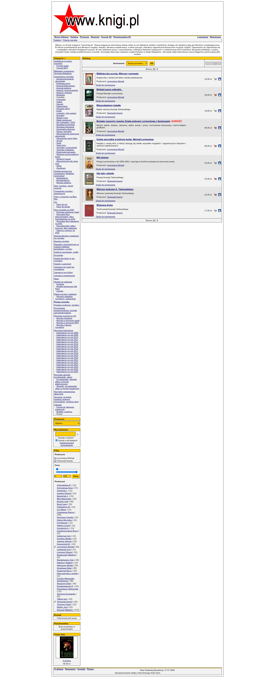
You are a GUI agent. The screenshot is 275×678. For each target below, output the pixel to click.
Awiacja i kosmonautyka (67, 90)
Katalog (74, 37)
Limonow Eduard (64, 552)
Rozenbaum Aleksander (67, 589)
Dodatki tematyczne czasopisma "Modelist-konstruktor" (64, 173)
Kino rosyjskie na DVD (64, 210)
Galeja (59, 102)
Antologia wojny (63, 83)
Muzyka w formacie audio (67, 320)
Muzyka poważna (64, 318)
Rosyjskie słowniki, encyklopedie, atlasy (63, 376)
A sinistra (67, 661)
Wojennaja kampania (65, 152)
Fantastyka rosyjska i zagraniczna (63, 192)
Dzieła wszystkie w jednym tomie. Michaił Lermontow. (125, 139)
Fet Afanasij (62, 523)
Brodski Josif (62, 501)
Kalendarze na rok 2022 (67, 362)
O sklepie (58, 669)
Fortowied (60, 99)
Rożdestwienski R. (65, 586)
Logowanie (202, 37)
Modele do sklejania (63, 282)
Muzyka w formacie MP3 (67, 323)
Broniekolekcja (63, 180)
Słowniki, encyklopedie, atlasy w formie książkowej (67, 387)
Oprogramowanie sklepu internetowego (132, 673)
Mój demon (103, 157)
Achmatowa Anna (65, 488)
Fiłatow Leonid (63, 525)
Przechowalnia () (122, 37)
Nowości (95, 37)
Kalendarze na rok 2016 (67, 349)
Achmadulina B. (64, 485)
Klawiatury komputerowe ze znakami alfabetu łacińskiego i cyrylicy (66, 246)
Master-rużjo (62, 118)
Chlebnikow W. (63, 507)
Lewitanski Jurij (64, 549)
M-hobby (60, 115)
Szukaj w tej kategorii (67, 440)
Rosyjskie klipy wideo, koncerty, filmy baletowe (66, 227)
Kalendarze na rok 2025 (67, 369)
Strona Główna (61, 37)
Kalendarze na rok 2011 (67, 339)
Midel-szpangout (63, 120)
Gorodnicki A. (63, 528)
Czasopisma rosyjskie (64, 76)
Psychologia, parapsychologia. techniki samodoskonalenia (65, 310)
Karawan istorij (63, 108)
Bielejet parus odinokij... (109, 89)
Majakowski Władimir (66, 555)
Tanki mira (61, 145)
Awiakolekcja (62, 178)
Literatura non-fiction (63, 272)
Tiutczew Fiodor (64, 604)
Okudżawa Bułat (64, 568)
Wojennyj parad (63, 159)
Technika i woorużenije (66, 147)
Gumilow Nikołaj (64, 538)
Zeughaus (61, 168)
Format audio (62, 66)
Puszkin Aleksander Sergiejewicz (65, 579)
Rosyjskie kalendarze (63, 330)
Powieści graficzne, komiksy (66, 305)
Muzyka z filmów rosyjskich (63, 326)
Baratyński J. (62, 496)
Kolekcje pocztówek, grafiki (66, 252)
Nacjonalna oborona (65, 129)
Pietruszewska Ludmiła (67, 573)
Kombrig (60, 284)
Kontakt (81, 669)
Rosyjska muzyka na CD (65, 316)
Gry (55, 202)
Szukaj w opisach (66, 438)
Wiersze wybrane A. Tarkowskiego (115, 189)
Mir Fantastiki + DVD (65, 122)
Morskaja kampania (65, 127)
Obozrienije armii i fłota (66, 138)
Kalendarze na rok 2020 (67, 358)
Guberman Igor (64, 536)
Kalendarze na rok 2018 (67, 353)
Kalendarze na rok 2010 (67, 337)
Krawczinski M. (63, 544)
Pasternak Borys (64, 571)
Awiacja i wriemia (64, 92)
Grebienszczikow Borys (67, 531)
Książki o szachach (62, 264)
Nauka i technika (63, 131)
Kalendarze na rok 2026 (67, 372)
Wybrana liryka (105, 205)
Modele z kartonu (64, 412)
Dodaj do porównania (105, 85)
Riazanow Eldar (64, 583)
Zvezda (59, 291)
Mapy (56, 279)
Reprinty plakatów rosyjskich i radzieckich (65, 297)
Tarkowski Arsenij (64, 602)
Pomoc (90, 669)
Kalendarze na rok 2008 (67, 333)
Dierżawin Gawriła (65, 517)
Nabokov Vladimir (65, 562)
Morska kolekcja (63, 183)
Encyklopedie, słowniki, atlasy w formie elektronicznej (66, 381)
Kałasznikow (62, 106)
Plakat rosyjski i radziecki (65, 294)
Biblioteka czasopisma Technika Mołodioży (64, 72)
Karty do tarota (63, 207)
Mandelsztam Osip (65, 560)
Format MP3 (62, 68)
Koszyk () (106, 37)
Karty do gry (61, 204)
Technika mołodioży (65, 150)
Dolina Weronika (64, 520)
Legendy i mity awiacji (66, 113)
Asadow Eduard (64, 493)
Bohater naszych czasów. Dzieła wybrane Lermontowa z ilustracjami (133, 121)
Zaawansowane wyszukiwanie (67, 444)
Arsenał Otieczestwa (65, 86)
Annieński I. (62, 490)
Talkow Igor (62, 599)
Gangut (59, 104)
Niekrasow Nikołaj (65, 565)
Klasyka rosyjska (61, 241)
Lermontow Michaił (65, 547)
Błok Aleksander (64, 499)
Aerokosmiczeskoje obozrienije (64, 80)
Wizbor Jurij (62, 607)
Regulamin (70, 669)
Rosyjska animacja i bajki (67, 212)
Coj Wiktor (61, 509)
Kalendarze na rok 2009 (67, 335)
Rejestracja (215, 37)
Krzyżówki (58, 255)
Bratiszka (60, 95)
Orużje (59, 141)
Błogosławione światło (109, 105)
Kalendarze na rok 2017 (67, 351)
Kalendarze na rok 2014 (67, 344)
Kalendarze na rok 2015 (67, 346)
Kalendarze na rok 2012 (67, 342)
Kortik (59, 111)
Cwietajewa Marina (65, 512)
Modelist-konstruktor (65, 125)
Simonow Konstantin (66, 594)
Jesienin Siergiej (64, 541)
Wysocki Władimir (65, 610)
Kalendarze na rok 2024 (67, 367)
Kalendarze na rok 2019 (67, 356)
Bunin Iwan (62, 504)
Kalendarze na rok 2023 (67, 365)
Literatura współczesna (64, 275)
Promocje (84, 37)
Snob (58, 143)
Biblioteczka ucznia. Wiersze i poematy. (118, 73)
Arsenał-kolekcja (63, 88)
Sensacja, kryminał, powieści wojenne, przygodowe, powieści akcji (66, 399)
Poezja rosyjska (70, 40)
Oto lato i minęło (105, 173)
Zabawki (58, 405)
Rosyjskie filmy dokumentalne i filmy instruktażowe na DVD (65, 216)
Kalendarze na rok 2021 (67, 360)
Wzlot (58, 166)
